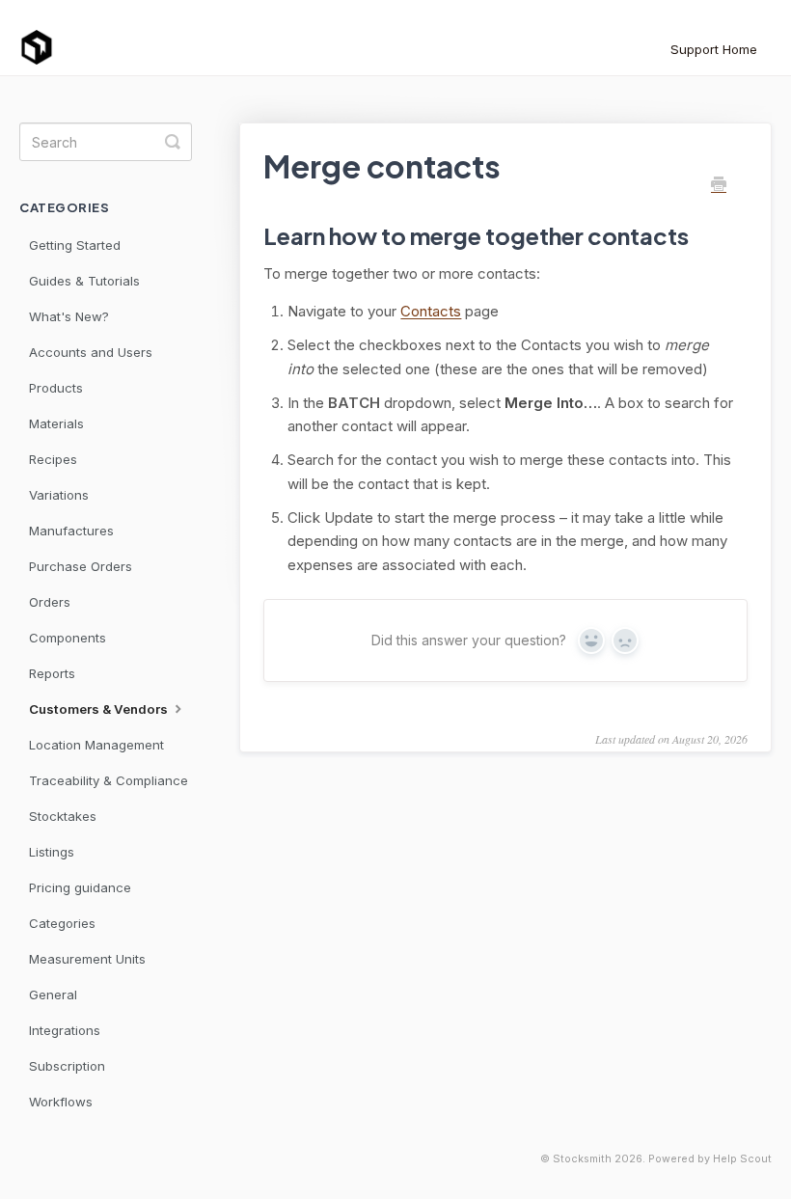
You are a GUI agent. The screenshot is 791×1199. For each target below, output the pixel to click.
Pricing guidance (80, 887)
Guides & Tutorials (84, 280)
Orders (49, 602)
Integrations (64, 1030)
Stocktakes (62, 816)
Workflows (61, 1101)
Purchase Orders (80, 566)
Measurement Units (87, 959)
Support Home (713, 49)
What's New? (69, 316)
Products (56, 387)
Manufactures (71, 530)
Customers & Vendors (100, 709)
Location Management (96, 744)
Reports (52, 673)
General (53, 994)
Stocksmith (582, 1159)
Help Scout (742, 1159)
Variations (59, 495)
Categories (62, 923)
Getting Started (75, 245)
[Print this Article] (718, 185)
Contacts (430, 311)
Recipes (53, 459)
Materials (56, 423)
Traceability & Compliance (108, 780)
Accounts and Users (90, 352)
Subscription (67, 1066)
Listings (51, 851)
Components (67, 637)
